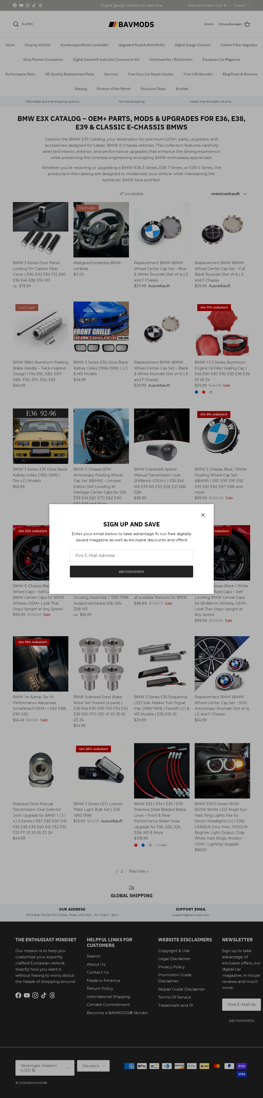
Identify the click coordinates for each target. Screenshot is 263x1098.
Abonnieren (131, 572)
